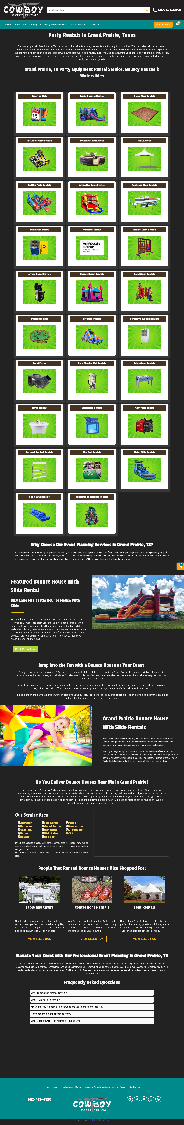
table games (92, 799)
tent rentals (109, 803)
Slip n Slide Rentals (39, 496)
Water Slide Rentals (144, 452)
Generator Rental (144, 407)
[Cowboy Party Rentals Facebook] (130, 1099)
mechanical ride (93, 793)
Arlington (26, 823)
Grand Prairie (52, 826)
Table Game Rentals (144, 363)
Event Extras (39, 363)
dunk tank (36, 799)
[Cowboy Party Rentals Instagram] (151, 1099)
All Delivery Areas (74, 831)
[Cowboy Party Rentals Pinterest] (158, 1099)
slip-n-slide (59, 799)
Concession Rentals (92, 407)
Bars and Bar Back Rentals (39, 452)
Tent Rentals (144, 140)
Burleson (26, 826)
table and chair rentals (86, 803)
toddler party (53, 796)
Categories (68, 1087)
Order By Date (163, 24)
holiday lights (73, 799)
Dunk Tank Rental (39, 229)
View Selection (39, 939)
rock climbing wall (112, 793)
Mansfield (50, 830)
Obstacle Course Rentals (39, 140)
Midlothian (51, 833)
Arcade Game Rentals (39, 274)
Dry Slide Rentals (92, 318)
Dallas (24, 833)
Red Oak (49, 837)
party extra (158, 796)
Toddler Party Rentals (39, 185)
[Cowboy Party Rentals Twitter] (137, 1099)
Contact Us (94, 24)
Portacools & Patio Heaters (144, 318)
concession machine (140, 796)
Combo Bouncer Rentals (92, 96)
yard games (105, 796)
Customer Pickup (92, 229)
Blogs (78, 1087)
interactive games (71, 796)
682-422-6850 (39, 1099)
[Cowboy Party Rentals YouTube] (144, 1099)
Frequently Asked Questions (53, 24)
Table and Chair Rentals (144, 185)
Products (56, 1087)
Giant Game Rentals (144, 274)
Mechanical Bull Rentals (92, 140)
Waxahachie (75, 826)
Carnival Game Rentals (144, 229)
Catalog (33, 24)
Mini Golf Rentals (92, 452)
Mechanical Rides (39, 318)
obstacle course (149, 793)
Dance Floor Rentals (144, 96)
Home (8, 24)
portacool (47, 799)
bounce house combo (59, 793)
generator (24, 799)
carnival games (90, 796)
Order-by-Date (39, 96)
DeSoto (25, 837)
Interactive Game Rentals (92, 185)
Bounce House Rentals (92, 274)
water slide (78, 793)
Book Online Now (25, 649)
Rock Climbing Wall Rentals (92, 363)
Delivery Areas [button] (77, 24)
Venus (72, 823)
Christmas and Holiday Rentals (92, 496)
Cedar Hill (26, 830)
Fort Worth (51, 823)
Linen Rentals (39, 407)
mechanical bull (131, 793)
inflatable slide (120, 796)
